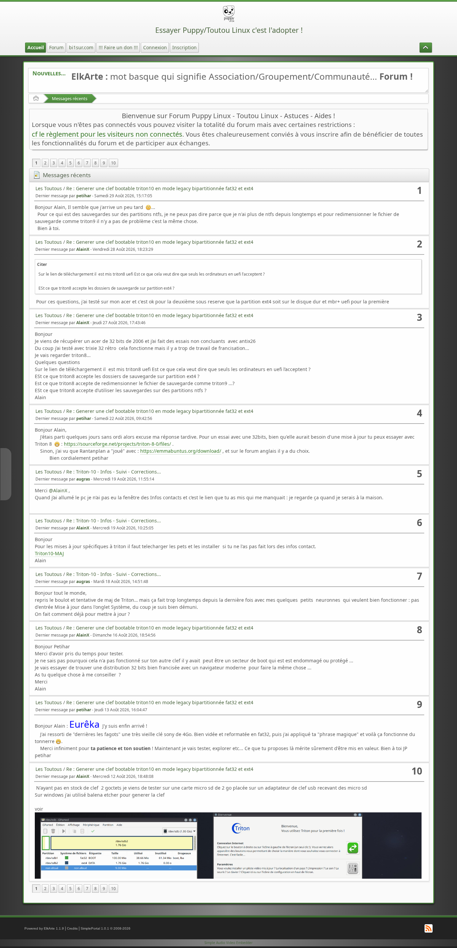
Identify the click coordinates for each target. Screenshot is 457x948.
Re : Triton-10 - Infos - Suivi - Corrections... (113, 471)
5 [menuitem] (70, 163)
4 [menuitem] (62, 163)
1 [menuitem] (36, 163)
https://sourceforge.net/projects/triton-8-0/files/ (117, 444)
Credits (72, 928)
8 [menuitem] (95, 163)
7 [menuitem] (87, 163)
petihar (83, 196)
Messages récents (69, 98)
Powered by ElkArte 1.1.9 (44, 928)
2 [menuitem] (45, 163)
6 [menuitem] (79, 163)
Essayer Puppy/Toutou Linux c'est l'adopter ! (229, 30)
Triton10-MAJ (49, 553)
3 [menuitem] (54, 163)
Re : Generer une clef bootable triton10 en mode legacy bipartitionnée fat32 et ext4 (159, 188)
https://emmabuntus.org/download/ (180, 451)
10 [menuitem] (113, 163)
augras (83, 479)
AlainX (82, 249)
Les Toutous (48, 188)
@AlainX (58, 490)
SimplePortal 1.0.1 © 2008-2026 (105, 928)
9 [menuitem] (104, 163)
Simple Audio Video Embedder (228, 942)
